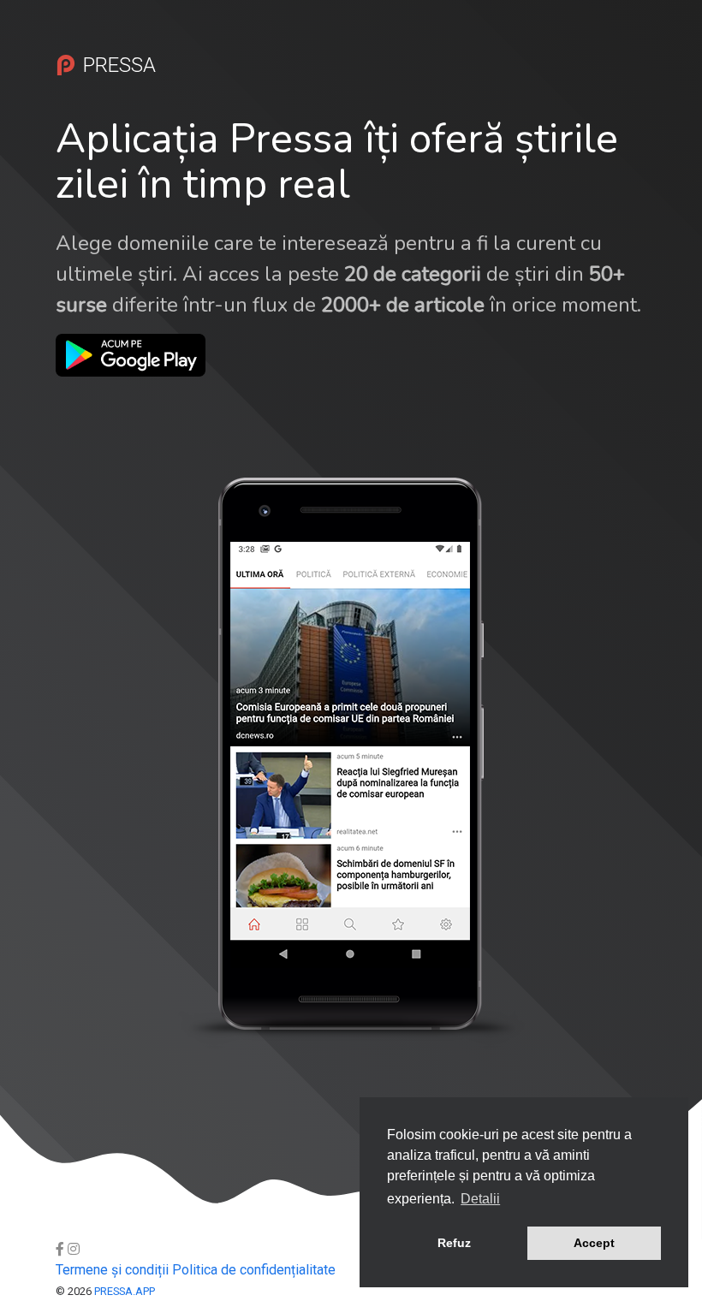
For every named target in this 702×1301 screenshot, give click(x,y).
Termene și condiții (112, 1270)
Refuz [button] (454, 1243)
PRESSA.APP (124, 1291)
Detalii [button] (480, 1198)
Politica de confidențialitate (254, 1270)
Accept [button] (594, 1243)
